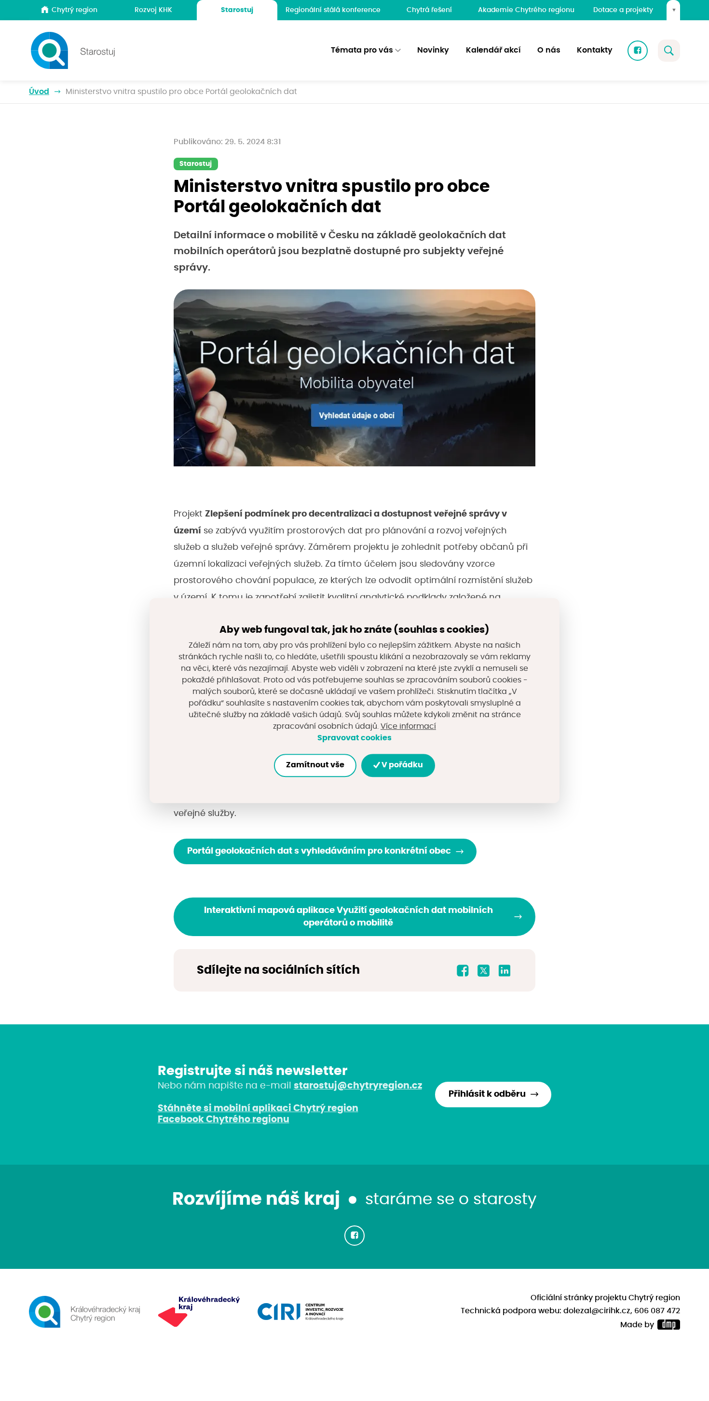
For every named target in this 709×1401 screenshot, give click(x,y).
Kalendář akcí (493, 50)
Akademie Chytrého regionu (526, 10)
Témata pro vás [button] (362, 50)
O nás (548, 50)
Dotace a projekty (623, 10)
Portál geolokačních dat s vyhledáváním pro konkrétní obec (319, 851)
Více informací (408, 726)
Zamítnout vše (315, 765)
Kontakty (595, 50)
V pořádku (401, 765)
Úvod (39, 91)
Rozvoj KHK (153, 10)
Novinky (433, 50)
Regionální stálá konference (333, 10)
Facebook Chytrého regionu (223, 1119)
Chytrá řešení (429, 10)
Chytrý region (74, 10)
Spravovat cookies (354, 738)
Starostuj (237, 10)
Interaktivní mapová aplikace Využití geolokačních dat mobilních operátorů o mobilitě (348, 917)
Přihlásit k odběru (487, 1094)
